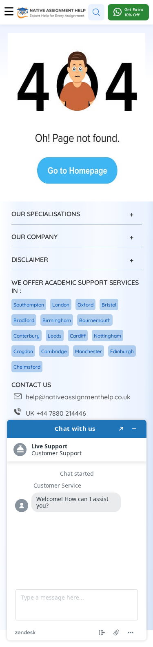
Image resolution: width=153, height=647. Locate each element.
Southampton (28, 305)
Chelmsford (26, 367)
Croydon (23, 351)
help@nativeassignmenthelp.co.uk (78, 397)
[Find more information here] (76, 530)
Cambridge (54, 351)
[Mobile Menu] (9, 12)
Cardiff (78, 336)
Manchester (88, 351)
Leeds (55, 336)
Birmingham (56, 320)
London (60, 305)
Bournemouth (95, 320)
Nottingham (107, 336)
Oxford (85, 305)
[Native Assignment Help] (51, 12)
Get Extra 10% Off (133, 12)
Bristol (109, 305)
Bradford (23, 320)
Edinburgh (122, 351)
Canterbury (26, 336)
